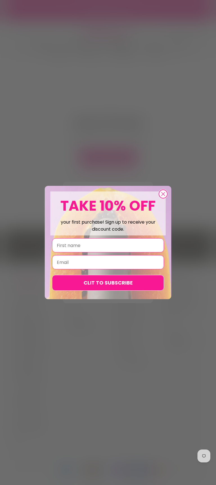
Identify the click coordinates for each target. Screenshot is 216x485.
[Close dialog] (163, 194)
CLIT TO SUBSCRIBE (108, 282)
